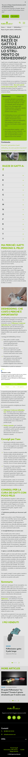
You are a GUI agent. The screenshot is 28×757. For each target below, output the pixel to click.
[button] (3, 369)
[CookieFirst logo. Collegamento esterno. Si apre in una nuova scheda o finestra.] (1, 371)
